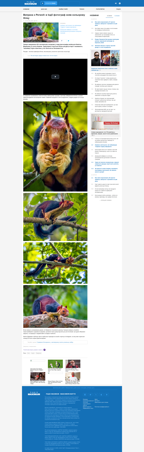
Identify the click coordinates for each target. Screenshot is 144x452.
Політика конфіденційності (102, 407)
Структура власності (88, 401)
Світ (28, 353)
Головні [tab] (117, 15)
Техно (82, 9)
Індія (32, 353)
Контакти (97, 401)
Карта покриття (87, 407)
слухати (50, 3)
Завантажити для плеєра (101, 402)
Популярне (100, 9)
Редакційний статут (88, 408)
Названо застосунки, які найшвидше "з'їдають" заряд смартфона (70, 26)
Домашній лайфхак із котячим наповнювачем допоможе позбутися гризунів (70, 31)
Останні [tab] (109, 15)
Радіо (118, 9)
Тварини (38, 353)
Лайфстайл (63, 9)
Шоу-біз (44, 9)
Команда (85, 399)
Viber (44, 350)
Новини (26, 9)
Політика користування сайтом (86, 404)
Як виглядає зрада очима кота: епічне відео (44, 55)
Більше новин (106, 200)
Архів (96, 399)
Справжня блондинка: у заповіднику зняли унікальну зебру (55, 342)
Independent (32, 346)
